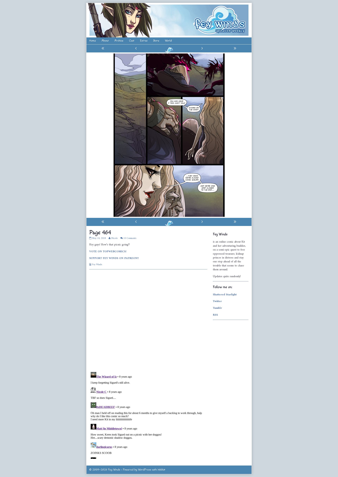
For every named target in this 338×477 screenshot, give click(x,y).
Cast (131, 40)
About (105, 40)
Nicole (114, 238)
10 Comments (129, 238)
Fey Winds (97, 265)
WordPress (144, 469)
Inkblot (161, 469)
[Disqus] (148, 320)
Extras (144, 40)
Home (92, 40)
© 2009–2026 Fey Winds (104, 469)
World (168, 40)
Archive (118, 40)
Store (156, 40)
